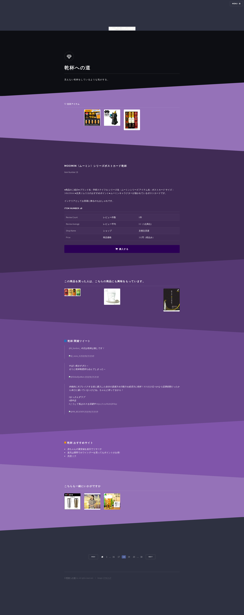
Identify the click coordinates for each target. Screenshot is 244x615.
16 (114, 557)
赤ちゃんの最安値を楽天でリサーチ (84, 449)
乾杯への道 (71, 578)
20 (134, 557)
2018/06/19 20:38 (92, 377)
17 (119, 557)
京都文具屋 (144, 230)
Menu (235, 4)
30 (141, 557)
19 (129, 557)
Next (151, 557)
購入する (124, 249)
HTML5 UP (107, 578)
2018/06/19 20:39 (91, 411)
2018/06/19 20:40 (87, 356)
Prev (93, 557)
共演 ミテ (71, 456)
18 (124, 557)
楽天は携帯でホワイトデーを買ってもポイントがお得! (93, 452)
